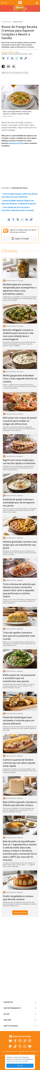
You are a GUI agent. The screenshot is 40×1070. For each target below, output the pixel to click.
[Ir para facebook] (15, 1041)
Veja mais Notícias (20, 912)
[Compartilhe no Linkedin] (12, 58)
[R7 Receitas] (20, 8)
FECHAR (20, 1066)
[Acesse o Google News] (21, 58)
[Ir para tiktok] (15, 1046)
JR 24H (6, 1014)
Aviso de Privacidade (21, 1061)
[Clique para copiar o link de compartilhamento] (25, 58)
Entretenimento (12, 1008)
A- (14, 66)
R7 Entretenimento (6, 22)
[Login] (37, 2)
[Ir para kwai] (25, 1041)
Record (7, 1020)
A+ (8, 66)
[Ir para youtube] (30, 1046)
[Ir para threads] (30, 1041)
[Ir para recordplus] (10, 1046)
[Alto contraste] (3, 66)
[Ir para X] (20, 1046)
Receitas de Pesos (18, 22)
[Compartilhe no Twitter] (3, 58)
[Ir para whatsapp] (25, 1046)
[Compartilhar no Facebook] (8, 58)
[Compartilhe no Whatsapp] (17, 58)
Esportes (8, 1002)
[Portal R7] (20, 2)
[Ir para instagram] (20, 1041)
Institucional (11, 1025)
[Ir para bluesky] (10, 1041)
